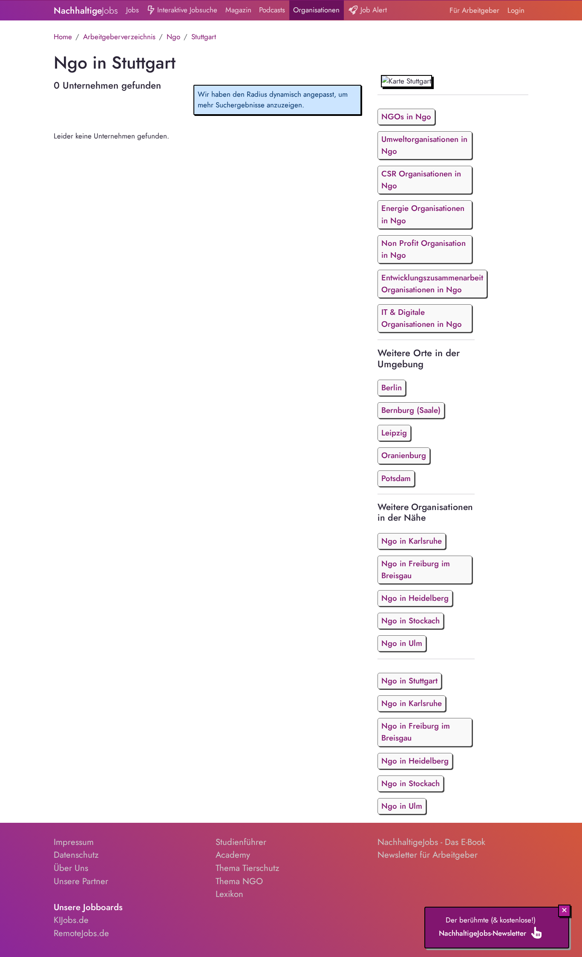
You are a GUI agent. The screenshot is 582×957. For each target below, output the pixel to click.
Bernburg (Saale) (411, 410)
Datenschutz (76, 854)
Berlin (391, 387)
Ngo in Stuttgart (409, 680)
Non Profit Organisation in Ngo (423, 249)
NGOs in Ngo (406, 116)
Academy (233, 854)
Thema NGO (239, 881)
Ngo (173, 37)
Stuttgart (203, 37)
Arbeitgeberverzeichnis (119, 37)
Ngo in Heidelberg (415, 598)
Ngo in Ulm (401, 643)
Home (63, 37)
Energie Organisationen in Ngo (422, 214)
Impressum (74, 842)
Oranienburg (403, 455)
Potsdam (396, 478)
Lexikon (229, 894)
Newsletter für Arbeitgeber (427, 854)
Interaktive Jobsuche (186, 10)
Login (515, 10)
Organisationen (316, 10)
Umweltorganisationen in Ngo (424, 145)
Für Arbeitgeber (474, 10)
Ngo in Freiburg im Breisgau (415, 569)
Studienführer (241, 842)
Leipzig (394, 432)
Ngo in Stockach (410, 620)
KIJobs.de (71, 920)
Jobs (132, 10)
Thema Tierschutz (247, 868)
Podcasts (272, 10)
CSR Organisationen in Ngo (421, 179)
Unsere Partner (81, 881)
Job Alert (372, 10)
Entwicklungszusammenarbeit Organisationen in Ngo (432, 283)
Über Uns (71, 868)
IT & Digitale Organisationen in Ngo (421, 318)
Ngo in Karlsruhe (411, 541)
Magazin (238, 10)
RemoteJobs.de (81, 933)
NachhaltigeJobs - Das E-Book (431, 842)
